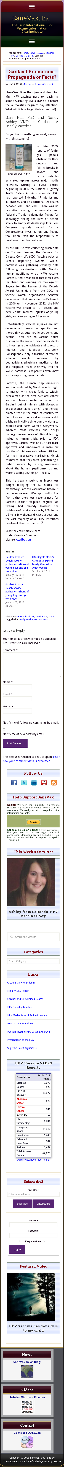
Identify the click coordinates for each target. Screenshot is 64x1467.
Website (8, 706)
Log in (57, 1461)
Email (7, 694)
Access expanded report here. (33, 1159)
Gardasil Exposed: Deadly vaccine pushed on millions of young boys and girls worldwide (17, 591)
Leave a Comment (44, 84)
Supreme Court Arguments (21, 1048)
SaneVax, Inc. (32, 18)
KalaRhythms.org (42, 1461)
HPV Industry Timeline (19, 1007)
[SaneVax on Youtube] (42, 784)
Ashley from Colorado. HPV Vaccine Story (33, 914)
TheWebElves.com (13, 1461)
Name (8, 682)
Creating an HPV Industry (21, 982)
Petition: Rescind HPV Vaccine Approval (28, 1031)
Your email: (33, 1189)
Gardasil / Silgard (25, 616)
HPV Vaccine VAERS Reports (33, 1065)
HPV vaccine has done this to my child (33, 1328)
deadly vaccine (26, 619)
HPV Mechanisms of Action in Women (27, 1015)
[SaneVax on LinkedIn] (32, 784)
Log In (17, 1249)
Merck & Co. (41, 616)
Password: (33, 1231)
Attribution (23, 539)
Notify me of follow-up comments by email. (31, 722)
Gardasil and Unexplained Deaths (25, 999)
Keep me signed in (35, 1241)
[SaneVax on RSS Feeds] (52, 784)
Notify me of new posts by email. (24, 734)
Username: (33, 1220)
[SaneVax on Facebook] (14, 784)
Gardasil (38, 619)
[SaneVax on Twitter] (22, 784)
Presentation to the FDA (20, 1039)
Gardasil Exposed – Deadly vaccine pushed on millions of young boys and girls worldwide (17, 564)
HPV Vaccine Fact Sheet (20, 1023)
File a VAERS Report (18, 990)
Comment (10, 650)
